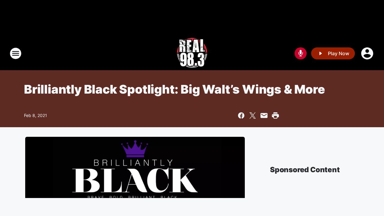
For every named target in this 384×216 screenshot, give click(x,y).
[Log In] (367, 53)
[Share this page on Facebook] (241, 115)
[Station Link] (192, 53)
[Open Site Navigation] (16, 53)
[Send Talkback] (301, 53)
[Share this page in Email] (264, 115)
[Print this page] (275, 115)
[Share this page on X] (252, 115)
